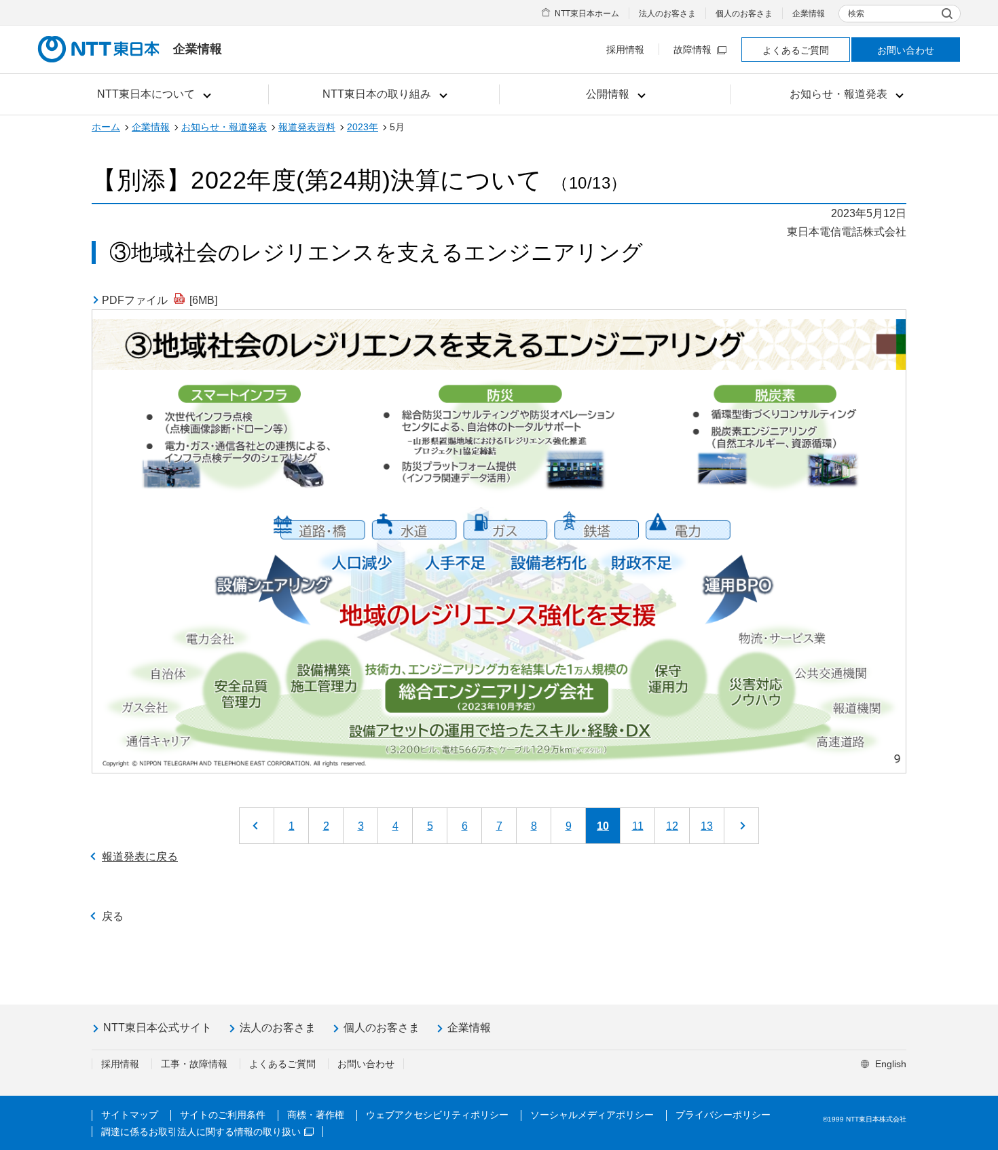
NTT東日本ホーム (587, 13)
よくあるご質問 (795, 50)
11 (638, 826)
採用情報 (625, 49)
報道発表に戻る (140, 856)
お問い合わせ (905, 50)
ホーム (106, 126)
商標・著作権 (315, 1114)
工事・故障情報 (194, 1063)
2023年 (362, 126)
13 (707, 826)
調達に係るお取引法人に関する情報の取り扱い (201, 1131)
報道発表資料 (306, 126)
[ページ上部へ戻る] (961, 982)
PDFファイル (159, 300)
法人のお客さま (667, 13)
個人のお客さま (744, 13)
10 (603, 826)
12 (672, 826)
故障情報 (692, 49)
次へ (741, 826)
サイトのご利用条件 (222, 1114)
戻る (113, 916)
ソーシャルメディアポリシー (592, 1114)
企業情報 (808, 13)
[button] (153, 94)
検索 (856, 13)
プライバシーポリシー (723, 1114)
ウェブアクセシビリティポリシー (437, 1114)
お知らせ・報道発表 (224, 126)
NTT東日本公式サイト (157, 1027)
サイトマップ (129, 1114)
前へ (256, 826)
